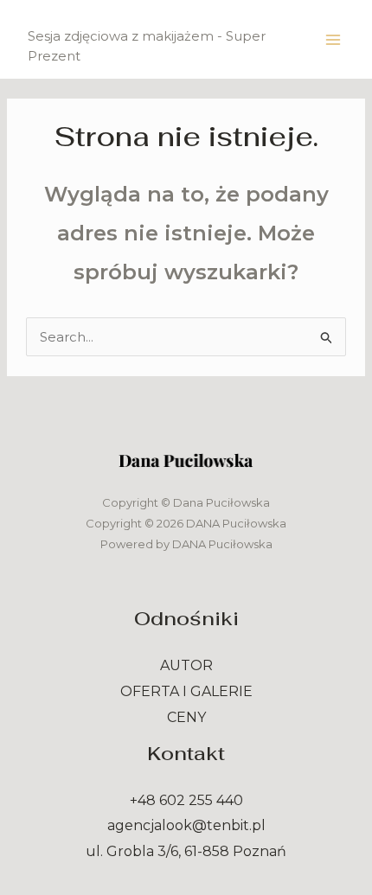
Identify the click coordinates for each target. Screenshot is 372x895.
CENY (186, 717)
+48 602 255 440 (186, 800)
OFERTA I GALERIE (186, 691)
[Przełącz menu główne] (333, 39)
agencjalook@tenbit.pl (186, 825)
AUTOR (186, 665)
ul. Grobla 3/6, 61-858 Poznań (186, 851)
